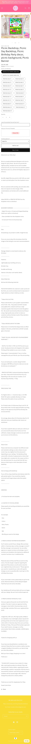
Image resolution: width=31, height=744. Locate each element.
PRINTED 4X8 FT (19, 86)
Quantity (3, 114)
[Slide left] (12, 42)
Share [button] (4, 689)
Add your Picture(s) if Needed (8, 128)
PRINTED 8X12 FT (7, 107)
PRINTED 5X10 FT (7, 93)
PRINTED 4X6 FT (19, 82)
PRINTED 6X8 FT (19, 96)
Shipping (3, 66)
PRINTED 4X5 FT (7, 82)
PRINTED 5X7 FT (7, 89)
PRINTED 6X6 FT (20, 93)
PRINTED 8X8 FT (7, 103)
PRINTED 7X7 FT (7, 100)
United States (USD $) (14, 732)
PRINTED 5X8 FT (19, 89)
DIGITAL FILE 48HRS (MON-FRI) (11, 71)
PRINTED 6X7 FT (7, 96)
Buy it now (16, 150)
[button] (2, 8)
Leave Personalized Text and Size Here (10, 122)
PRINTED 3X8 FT (7, 79)
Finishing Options (5, 138)
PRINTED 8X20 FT (7, 110)
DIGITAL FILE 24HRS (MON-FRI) (11, 75)
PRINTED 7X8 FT (19, 100)
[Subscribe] (26, 716)
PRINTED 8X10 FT (20, 103)
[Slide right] (18, 42)
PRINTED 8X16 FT (20, 107)
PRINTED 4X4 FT (19, 79)
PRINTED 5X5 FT (7, 86)
